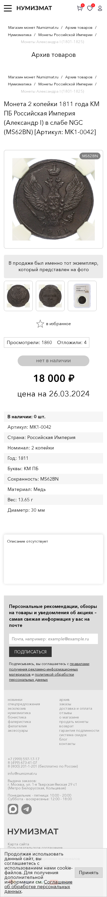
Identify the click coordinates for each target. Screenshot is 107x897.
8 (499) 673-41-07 (22, 762)
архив (64, 699)
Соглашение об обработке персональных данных (38, 886)
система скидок (73, 734)
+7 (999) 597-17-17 (23, 759)
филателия (17, 726)
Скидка (15, 142)
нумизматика (19, 712)
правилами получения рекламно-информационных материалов (49, 669)
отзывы (65, 712)
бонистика (17, 717)
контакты (67, 743)
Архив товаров (78, 27)
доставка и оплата (75, 708)
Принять (88, 872)
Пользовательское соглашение (35, 847)
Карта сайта (18, 844)
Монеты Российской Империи (65, 34)
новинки (15, 699)
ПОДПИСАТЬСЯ (30, 651)
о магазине (69, 717)
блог (63, 739)
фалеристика (19, 721)
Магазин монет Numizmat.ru (33, 27)
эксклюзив (17, 708)
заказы (65, 704)
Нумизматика (19, 34)
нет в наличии (53, 360)
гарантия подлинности (79, 730)
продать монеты (73, 721)
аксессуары (18, 730)
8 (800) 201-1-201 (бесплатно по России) (43, 766)
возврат (66, 726)
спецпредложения (24, 704)
